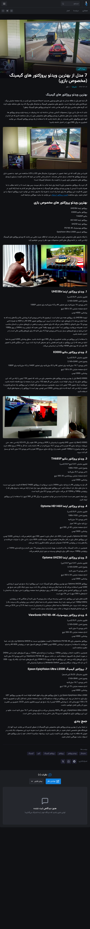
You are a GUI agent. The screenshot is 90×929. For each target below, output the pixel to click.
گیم (39, 753)
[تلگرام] (7, 10)
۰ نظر (67, 87)
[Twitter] (63, 761)
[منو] (4, 3)
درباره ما (76, 10)
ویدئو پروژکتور (72, 753)
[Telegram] (74, 761)
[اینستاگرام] (11, 10)
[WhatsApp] (68, 761)
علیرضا (74, 87)
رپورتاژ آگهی (81, 69)
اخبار (68, 10)
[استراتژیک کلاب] (86, 4)
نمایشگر (83, 753)
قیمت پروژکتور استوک (60, 195)
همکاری (85, 10)
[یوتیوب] (3, 10)
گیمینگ (30, 753)
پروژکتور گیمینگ (49, 753)
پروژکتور (61, 753)
